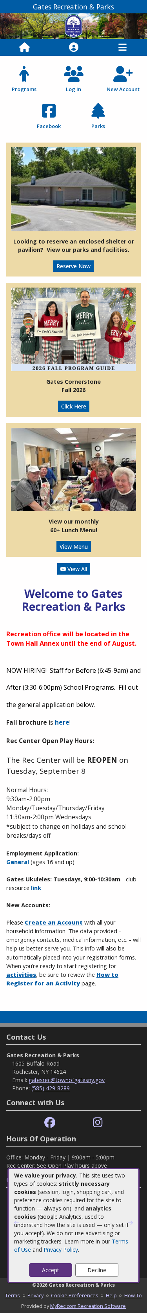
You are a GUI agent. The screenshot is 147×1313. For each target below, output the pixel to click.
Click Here (73, 406)
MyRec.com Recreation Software (88, 1305)
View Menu (74, 546)
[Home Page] (24, 47)
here (62, 722)
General (17, 862)
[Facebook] (49, 1122)
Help (111, 1295)
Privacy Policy (61, 1249)
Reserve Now (73, 266)
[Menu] (122, 47)
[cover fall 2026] (73, 328)
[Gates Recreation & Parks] (73, 25)
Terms (12, 1295)
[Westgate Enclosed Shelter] (73, 188)
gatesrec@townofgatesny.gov (67, 1080)
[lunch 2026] (73, 468)
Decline (96, 1270)
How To (133, 1295)
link (36, 888)
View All (76, 569)
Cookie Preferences (74, 1295)
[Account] (73, 47)
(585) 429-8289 (50, 1088)
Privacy (35, 1295)
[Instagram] (98, 1122)
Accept (50, 1270)
